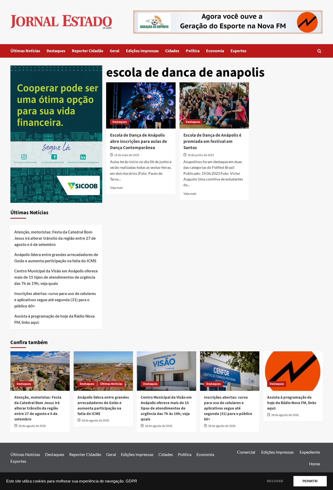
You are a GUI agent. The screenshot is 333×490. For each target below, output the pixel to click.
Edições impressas (142, 51)
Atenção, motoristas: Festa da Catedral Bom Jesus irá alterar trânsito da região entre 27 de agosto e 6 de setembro (55, 238)
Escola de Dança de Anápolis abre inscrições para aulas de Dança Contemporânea (138, 141)
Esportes (238, 51)
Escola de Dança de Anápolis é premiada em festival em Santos (212, 141)
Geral (114, 51)
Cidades (172, 51)
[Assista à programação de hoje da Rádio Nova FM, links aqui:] (293, 371)
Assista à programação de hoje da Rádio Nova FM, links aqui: (54, 319)
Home (314, 463)
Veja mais (116, 188)
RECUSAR (275, 481)
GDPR (131, 481)
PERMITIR (310, 481)
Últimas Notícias (25, 51)
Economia (215, 51)
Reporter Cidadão (87, 51)
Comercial (246, 451)
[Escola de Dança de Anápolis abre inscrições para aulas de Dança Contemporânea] (141, 105)
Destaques (56, 51)
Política (193, 51)
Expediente (310, 451)
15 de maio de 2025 (126, 155)
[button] (319, 51)
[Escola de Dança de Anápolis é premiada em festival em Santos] (214, 105)
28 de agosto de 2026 (32, 426)
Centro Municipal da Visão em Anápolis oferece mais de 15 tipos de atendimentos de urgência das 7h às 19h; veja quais (56, 277)
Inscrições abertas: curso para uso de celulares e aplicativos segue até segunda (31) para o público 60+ (55, 299)
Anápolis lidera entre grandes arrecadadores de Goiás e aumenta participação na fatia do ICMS (56, 257)
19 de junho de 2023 (201, 155)
